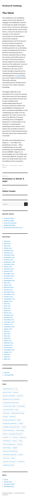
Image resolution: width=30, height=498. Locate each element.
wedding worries (8, 465)
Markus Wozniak (9, 225)
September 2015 (9, 280)
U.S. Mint (17, 75)
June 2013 (7, 306)
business (20, 396)
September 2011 (9, 350)
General (20, 165)
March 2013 (8, 313)
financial (12, 416)
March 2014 (8, 285)
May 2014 (7, 283)
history (21, 423)
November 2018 (9, 257)
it (10, 437)
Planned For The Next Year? (13, 227)
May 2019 (7, 246)
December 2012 (9, 320)
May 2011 (7, 357)
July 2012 (7, 331)
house (5, 434)
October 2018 (8, 260)
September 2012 (9, 326)
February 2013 (8, 315)
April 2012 (7, 338)
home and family (8, 430)
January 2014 (8, 290)
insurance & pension (16, 434)
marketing (6, 441)
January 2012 (8, 345)
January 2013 (8, 317)
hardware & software (10, 423)
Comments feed (9, 484)
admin (6, 165)
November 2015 (9, 276)
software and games (10, 454)
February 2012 (8, 343)
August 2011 (8, 352)
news (20, 441)
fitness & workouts (9, 420)
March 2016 (8, 266)
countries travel (8, 409)
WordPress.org (9, 486)
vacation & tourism (9, 461)
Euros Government (10, 223)
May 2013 (7, 308)
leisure (15, 437)
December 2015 (9, 273)
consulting (20, 406)
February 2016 (8, 269)
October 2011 (8, 347)
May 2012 (7, 336)
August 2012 (8, 329)
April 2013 (7, 310)
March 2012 (8, 340)
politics (19, 444)
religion (4, 167)
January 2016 (8, 271)
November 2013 (9, 294)
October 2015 (8, 278)
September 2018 (9, 262)
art (16, 389)
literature (23, 437)
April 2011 (7, 359)
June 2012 (7, 333)
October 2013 (8, 296)
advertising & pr (8, 389)
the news (6, 458)
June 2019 (7, 243)
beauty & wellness (9, 396)
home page (20, 430)
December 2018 (9, 255)
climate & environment (10, 402)
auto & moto (7, 392)
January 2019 (8, 253)
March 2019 (8, 248)
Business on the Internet (11, 399)
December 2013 (9, 292)
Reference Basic (9, 220)
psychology (7, 448)
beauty (15, 392)
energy (5, 416)
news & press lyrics (9, 444)
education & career (18, 413)
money (14, 441)
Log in (6, 479)
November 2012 (9, 322)
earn (16, 409)
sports (20, 454)
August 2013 (8, 301)
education (6, 413)
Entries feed (8, 482)
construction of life (9, 406)
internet (5, 437)
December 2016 (9, 264)
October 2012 (8, 324)
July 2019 (7, 241)
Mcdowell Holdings (12, 6)
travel (13, 458)
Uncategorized (9, 375)
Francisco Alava (9, 218)
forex (19, 420)
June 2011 (7, 354)
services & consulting (10, 451)
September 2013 (9, 299)
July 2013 (7, 303)
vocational (20, 461)
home (24, 427)
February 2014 (8, 287)
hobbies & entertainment (11, 427)
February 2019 (8, 250)
